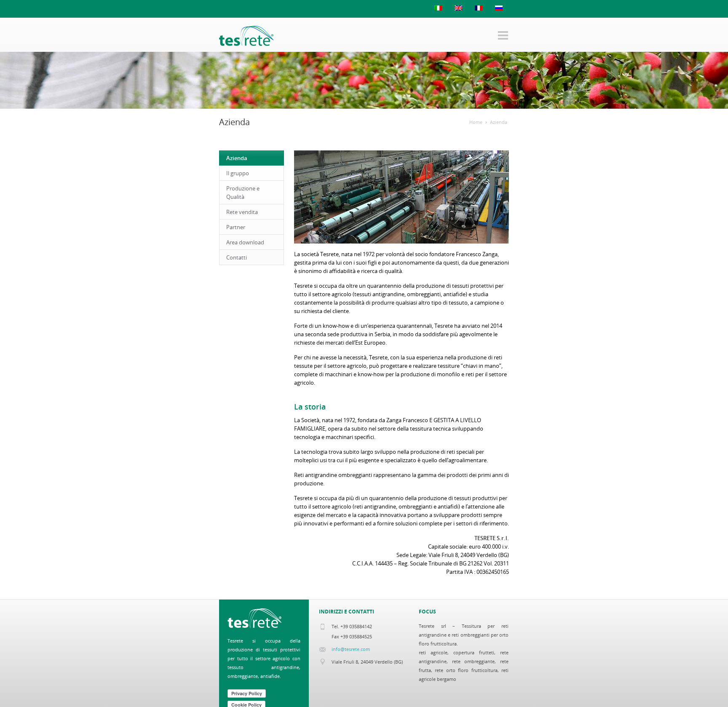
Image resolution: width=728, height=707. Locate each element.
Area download (245, 242)
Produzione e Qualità (243, 193)
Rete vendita (242, 212)
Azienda (498, 122)
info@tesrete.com (351, 649)
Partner (235, 227)
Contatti (236, 257)
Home (475, 122)
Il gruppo (237, 173)
